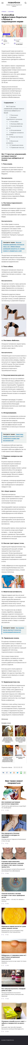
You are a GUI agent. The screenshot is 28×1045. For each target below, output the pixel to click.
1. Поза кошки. (13, 115)
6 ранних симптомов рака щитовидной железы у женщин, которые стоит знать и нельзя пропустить (13, 864)
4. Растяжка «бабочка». (16, 124)
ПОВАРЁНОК (14, 3)
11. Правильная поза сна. (16, 147)
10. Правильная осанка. (16, 145)
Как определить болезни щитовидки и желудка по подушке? (10, 835)
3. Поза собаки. (14, 121)
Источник (5, 719)
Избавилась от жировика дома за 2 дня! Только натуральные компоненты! (14, 957)
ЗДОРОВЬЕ (6, 34)
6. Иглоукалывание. (15, 130)
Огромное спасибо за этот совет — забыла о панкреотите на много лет (14, 1023)
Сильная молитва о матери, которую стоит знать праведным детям (13, 895)
